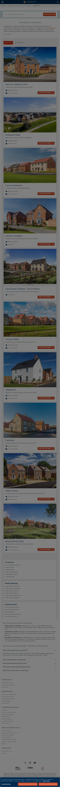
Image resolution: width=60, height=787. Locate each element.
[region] (30, 782)
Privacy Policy (46, 781)
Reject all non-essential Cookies (48, 784)
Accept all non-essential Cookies (28, 784)
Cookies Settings (6, 784)
